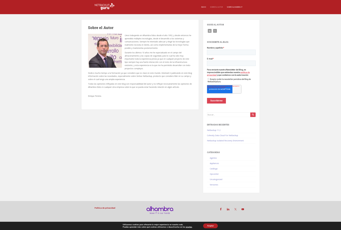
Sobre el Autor (216, 7)
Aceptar (210, 226)
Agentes (213, 158)
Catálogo (214, 168)
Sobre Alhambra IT (234, 7)
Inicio (203, 7)
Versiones (214, 184)
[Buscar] (253, 114)
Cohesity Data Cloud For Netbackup (222, 135)
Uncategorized (216, 179)
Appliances (214, 163)
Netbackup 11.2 (213, 130)
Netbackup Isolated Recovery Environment (225, 140)
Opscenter (214, 174)
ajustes (189, 227)
